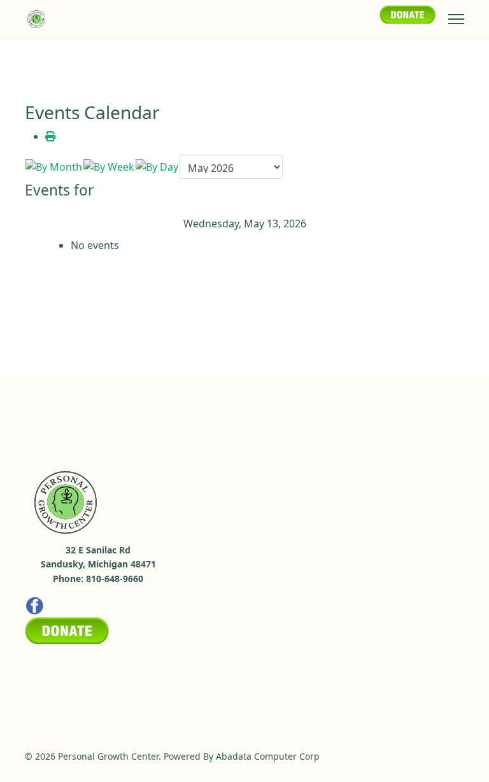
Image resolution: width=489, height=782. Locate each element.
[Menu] (456, 19)
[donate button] (407, 13)
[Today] (157, 166)
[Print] (50, 136)
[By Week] (108, 166)
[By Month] (53, 166)
